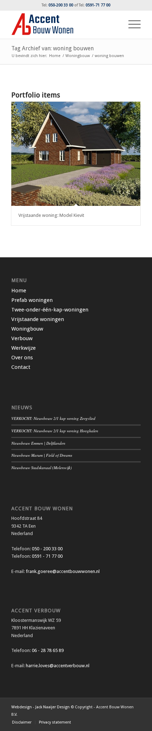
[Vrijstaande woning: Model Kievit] (75, 154)
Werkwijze (23, 348)
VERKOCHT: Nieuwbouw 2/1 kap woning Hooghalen (54, 430)
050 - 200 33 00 (47, 548)
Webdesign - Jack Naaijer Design (40, 707)
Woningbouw (27, 329)
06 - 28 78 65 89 (47, 650)
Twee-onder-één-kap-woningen (49, 310)
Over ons (22, 357)
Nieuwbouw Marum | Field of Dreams (41, 455)
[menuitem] (131, 24)
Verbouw (22, 338)
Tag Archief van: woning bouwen (52, 48)
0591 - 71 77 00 (47, 556)
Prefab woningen (32, 300)
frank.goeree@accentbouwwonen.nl (63, 571)
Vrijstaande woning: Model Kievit (51, 215)
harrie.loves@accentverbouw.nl (57, 665)
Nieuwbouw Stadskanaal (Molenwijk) (41, 467)
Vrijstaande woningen (37, 319)
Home (18, 290)
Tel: (57, 5)
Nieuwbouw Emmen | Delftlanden (38, 443)
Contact (20, 367)
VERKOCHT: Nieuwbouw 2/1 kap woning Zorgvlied (53, 418)
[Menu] (131, 24)
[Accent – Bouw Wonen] (63, 24)
